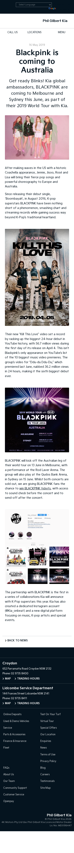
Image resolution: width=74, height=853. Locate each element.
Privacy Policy (48, 761)
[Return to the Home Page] (8, 819)
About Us (8, 774)
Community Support (15, 788)
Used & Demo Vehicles (16, 721)
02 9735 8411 (19, 698)
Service (7, 727)
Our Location (48, 734)
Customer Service (13, 794)
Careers (45, 774)
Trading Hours (28, 678)
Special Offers (48, 727)
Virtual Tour (47, 721)
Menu (61, 32)
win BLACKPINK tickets (35, 488)
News (43, 747)
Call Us (12, 32)
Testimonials (47, 781)
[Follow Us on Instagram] (28, 652)
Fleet (6, 747)
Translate (63, 9)
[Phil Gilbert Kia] (9, 20)
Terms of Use (47, 754)
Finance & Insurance (14, 741)
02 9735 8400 (19, 673)
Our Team (9, 781)
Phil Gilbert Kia (55, 21)
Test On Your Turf (50, 714)
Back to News (17, 640)
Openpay (8, 801)
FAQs (6, 767)
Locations (35, 32)
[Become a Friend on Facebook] (46, 652)
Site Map (45, 788)
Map (8, 678)
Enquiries (45, 741)
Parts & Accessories (14, 734)
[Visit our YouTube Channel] (37, 652)
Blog (43, 767)
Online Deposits (12, 714)
